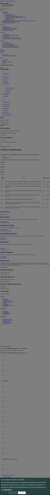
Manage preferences (12, 492)
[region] (25, 486)
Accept (21, 492)
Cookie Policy (7, 489)
